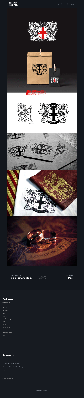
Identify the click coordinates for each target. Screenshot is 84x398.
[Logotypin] (13, 4)
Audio (4, 305)
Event (4, 313)
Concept (5, 310)
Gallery (4, 316)
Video (4, 335)
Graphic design (7, 319)
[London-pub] (42, 137)
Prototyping (6, 327)
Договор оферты (7, 378)
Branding (5, 308)
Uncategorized (7, 333)
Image (4, 321)
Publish (4, 330)
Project (59, 4)
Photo (4, 324)
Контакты (70, 4)
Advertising (6, 302)
